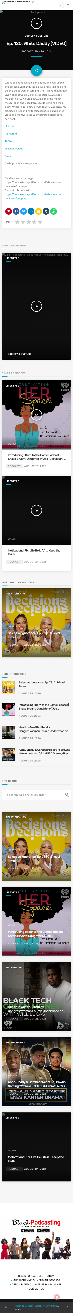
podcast (27, 51)
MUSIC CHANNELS (23, 1280)
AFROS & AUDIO (21, 1284)
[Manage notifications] (57, 1297)
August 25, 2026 (35, 466)
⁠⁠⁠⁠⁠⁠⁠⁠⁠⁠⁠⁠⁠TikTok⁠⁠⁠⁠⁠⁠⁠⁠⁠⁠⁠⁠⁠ (8, 141)
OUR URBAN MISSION (48, 1284)
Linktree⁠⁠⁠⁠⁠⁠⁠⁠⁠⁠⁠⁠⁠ (9, 126)
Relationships (16, 593)
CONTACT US (36, 1288)
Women (12, 444)
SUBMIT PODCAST (49, 1280)
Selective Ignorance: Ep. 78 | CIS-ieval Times (42, 684)
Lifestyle (12, 258)
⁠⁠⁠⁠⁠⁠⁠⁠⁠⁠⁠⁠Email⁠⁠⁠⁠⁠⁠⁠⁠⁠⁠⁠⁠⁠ (8, 156)
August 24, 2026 (35, 561)
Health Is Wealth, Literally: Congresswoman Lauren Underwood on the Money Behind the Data (43, 729)
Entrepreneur (17, 1000)
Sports (12, 1075)
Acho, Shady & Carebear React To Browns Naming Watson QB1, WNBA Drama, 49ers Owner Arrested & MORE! (44, 751)
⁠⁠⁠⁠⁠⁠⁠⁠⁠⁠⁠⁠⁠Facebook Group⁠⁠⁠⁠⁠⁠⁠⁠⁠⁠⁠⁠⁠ (14, 148)
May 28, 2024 (43, 51)
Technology (14, 967)
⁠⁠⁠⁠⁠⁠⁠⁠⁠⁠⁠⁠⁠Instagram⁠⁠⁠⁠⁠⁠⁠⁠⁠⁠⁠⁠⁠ (11, 133)
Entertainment (16, 1042)
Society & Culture (36, 36)
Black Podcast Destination (36, 1276)
